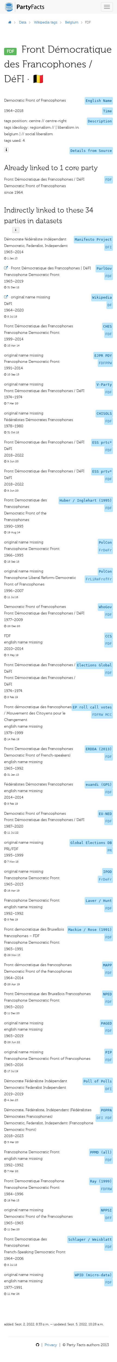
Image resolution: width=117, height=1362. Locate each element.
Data (22, 22)
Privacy (51, 1345)
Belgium (71, 22)
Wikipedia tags (45, 22)
